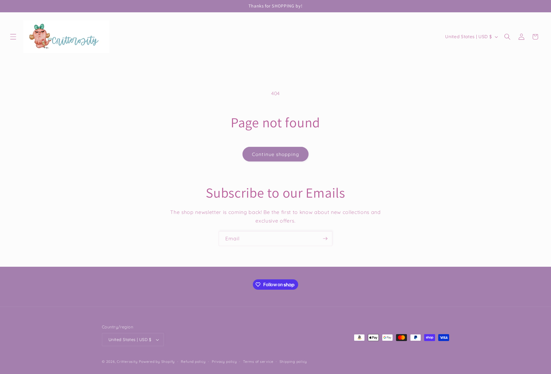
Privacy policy (224, 361)
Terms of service (258, 361)
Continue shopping (275, 154)
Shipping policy (293, 361)
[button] (13, 37)
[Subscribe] (325, 238)
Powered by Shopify (157, 361)
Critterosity (127, 361)
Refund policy (193, 361)
